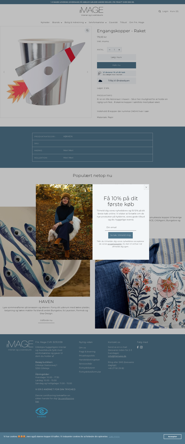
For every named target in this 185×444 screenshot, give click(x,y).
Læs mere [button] (114, 436)
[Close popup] (146, 187)
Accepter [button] (172, 436)
